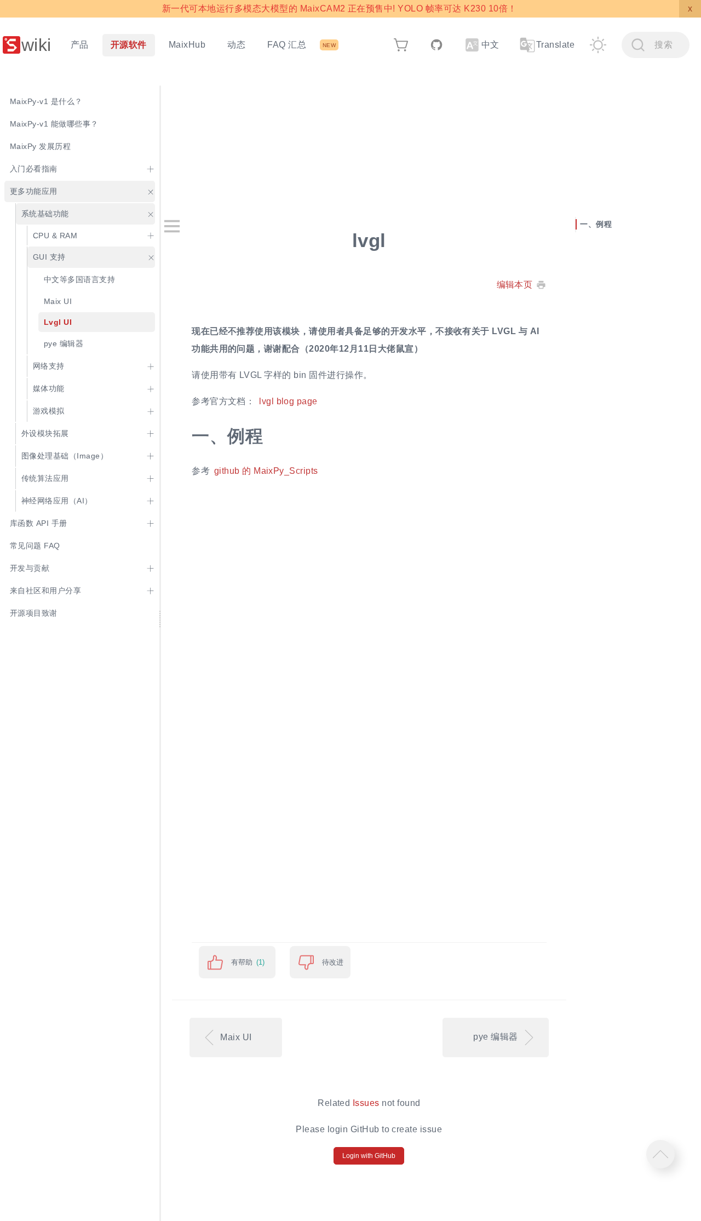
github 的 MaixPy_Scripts (266, 470)
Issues (366, 1103)
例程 (604, 224)
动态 (236, 44)
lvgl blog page (288, 401)
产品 (80, 44)
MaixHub (187, 44)
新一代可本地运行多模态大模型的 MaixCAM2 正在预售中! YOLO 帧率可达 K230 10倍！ (339, 8)
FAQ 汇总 (286, 44)
